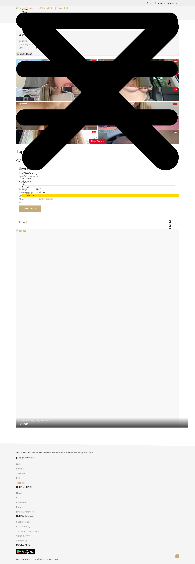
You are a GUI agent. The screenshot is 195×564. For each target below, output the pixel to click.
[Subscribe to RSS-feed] (177, 556)
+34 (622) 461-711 (44, 199)
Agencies (26, 187)
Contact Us (21, 540)
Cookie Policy (23, 521)
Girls (24, 175)
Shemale (26, 181)
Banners (20, 507)
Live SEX (26, 172)
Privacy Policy (23, 526)
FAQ (24, 189)
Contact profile (30, 208)
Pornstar (26, 178)
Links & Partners (25, 511)
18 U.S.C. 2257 (23, 535)
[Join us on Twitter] (173, 556)
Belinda (23, 424)
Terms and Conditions (27, 531)
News (19, 492)
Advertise (27, 192)
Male (24, 184)
